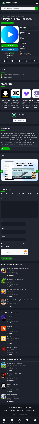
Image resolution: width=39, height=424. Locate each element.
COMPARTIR (20, 120)
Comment (4, 199)
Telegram (26, 61)
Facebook (4, 61)
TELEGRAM (11, 50)
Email (3, 228)
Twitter (12, 61)
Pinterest (19, 61)
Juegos (19, 422)
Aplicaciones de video (19, 16)
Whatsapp (34, 61)
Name (3, 220)
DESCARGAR (11, 46)
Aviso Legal (12, 410)
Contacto (5, 410)
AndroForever (22, 116)
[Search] (36, 8)
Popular (27, 422)
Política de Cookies (21, 410)
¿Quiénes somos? (32, 410)
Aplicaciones (8, 16)
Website (3, 236)
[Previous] (1, 171)
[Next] (37, 171)
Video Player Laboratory (26, 29)
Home (2, 16)
